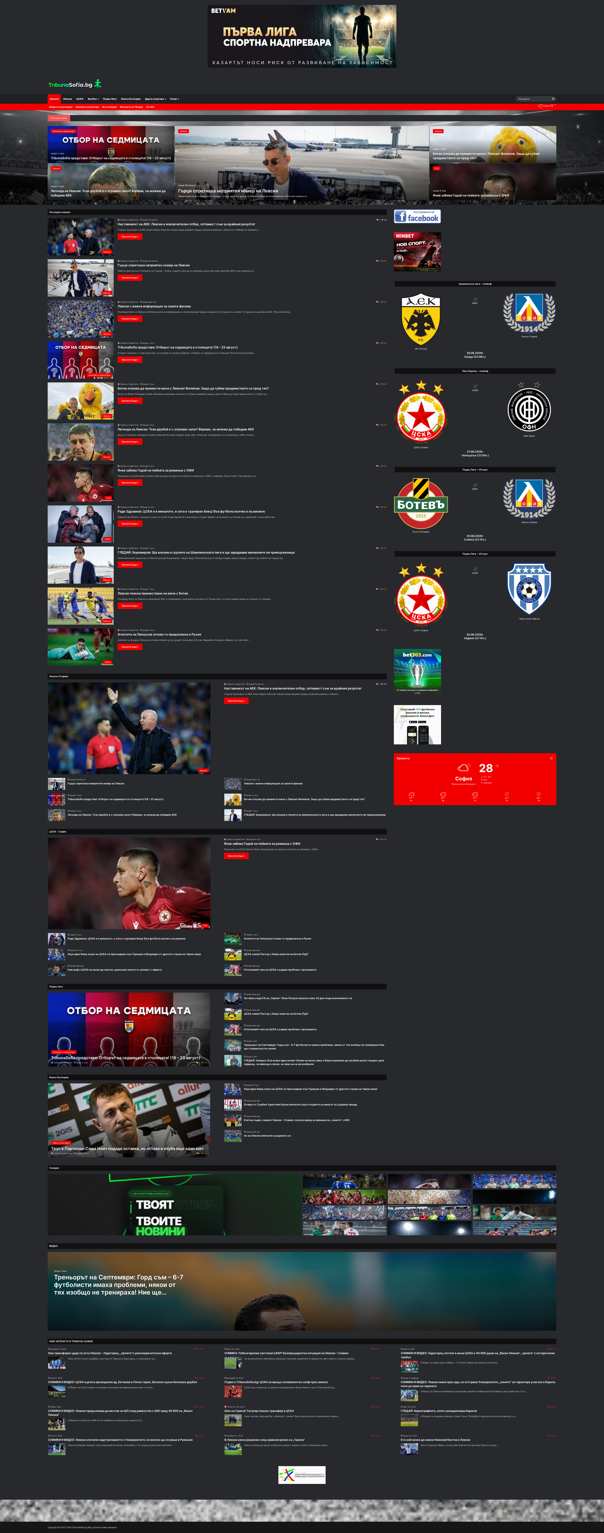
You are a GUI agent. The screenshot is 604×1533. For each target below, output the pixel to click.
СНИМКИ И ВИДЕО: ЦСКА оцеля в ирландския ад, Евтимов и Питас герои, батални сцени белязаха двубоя (122, 1382)
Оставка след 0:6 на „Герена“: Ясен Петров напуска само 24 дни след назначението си (298, 998)
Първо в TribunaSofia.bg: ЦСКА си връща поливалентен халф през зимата (276, 1382)
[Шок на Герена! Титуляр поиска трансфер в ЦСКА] (233, 1420)
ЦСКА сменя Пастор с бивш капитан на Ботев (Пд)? (276, 954)
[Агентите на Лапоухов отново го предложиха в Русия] (233, 939)
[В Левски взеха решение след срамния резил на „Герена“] (233, 1449)
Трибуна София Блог (129, 220)
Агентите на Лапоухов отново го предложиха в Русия (159, 634)
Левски (67, 98)
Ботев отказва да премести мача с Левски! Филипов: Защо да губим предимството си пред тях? (193, 388)
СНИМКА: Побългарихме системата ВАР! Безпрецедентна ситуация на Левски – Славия (286, 1353)
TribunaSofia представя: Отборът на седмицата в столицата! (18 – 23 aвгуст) (111, 158)
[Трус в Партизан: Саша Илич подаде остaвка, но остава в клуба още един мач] (129, 1120)
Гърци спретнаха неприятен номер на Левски (228, 190)
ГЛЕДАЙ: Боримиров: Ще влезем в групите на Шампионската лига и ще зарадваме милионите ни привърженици (206, 552)
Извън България (131, 98)
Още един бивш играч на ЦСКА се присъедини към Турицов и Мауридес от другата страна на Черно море (134, 954)
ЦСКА (79, 98)
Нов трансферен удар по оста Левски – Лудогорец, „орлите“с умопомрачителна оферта (110, 1353)
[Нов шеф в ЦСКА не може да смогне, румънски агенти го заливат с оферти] (56, 970)
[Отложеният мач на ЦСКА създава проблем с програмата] (233, 970)
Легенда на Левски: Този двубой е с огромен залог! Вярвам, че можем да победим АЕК (186, 429)
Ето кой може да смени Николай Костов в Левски (435, 1439)
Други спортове (154, 98)
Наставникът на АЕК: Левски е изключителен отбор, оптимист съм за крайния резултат (186, 224)
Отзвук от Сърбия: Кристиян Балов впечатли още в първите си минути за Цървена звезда (300, 1104)
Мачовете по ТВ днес (131, 107)
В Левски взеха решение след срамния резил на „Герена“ (264, 1439)
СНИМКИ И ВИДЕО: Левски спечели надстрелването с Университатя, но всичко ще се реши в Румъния (120, 1439)
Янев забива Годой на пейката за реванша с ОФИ (471, 195)
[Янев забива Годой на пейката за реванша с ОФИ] (493, 181)
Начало (54, 98)
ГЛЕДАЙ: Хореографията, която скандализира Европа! (439, 1410)
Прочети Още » (130, 236)
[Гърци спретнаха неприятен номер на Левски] (302, 163)
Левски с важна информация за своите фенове (154, 306)
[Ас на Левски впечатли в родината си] (233, 1136)
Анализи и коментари (87, 107)
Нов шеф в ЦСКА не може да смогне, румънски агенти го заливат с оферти (115, 969)
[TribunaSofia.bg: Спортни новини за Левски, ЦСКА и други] (75, 84)
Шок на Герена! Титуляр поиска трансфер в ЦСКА (259, 1410)
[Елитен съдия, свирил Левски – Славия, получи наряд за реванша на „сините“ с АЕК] (233, 1120)
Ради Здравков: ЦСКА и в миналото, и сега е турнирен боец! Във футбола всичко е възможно (191, 511)
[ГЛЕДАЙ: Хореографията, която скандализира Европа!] (409, 1420)
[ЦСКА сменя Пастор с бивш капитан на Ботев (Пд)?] (233, 954)
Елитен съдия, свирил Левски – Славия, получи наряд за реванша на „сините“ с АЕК (297, 1120)
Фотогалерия (109, 107)
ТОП (437, 168)
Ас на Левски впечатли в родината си (267, 1135)
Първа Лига (110, 98)
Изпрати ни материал (61, 107)
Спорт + (174, 98)
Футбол (92, 98)
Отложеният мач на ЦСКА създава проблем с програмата (280, 969)
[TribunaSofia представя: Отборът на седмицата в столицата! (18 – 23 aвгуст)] (111, 144)
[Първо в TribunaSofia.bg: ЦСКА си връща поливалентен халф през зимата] (233, 1391)
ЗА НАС (150, 107)
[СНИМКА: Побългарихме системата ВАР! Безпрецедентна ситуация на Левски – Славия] (233, 1363)
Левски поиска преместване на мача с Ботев (153, 593)
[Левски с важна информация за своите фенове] (233, 784)
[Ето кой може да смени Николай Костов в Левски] (409, 1449)
